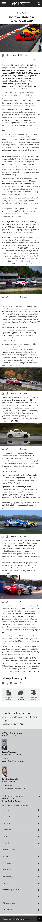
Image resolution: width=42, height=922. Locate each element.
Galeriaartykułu (21, 698)
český (17, 805)
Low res (14, 55)
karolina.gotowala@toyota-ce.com (13, 788)
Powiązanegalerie (33, 698)
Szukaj (3, 15)
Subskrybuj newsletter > (13, 723)
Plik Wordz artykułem (8, 698)
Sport (16, 13)
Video (3, 9)
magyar (10, 805)
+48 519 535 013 (7, 786)
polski (4, 805)
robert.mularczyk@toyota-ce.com (13, 761)
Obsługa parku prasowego (13, 796)
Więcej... (20, 919)
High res (23, 55)
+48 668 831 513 (7, 759)
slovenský (24, 805)
